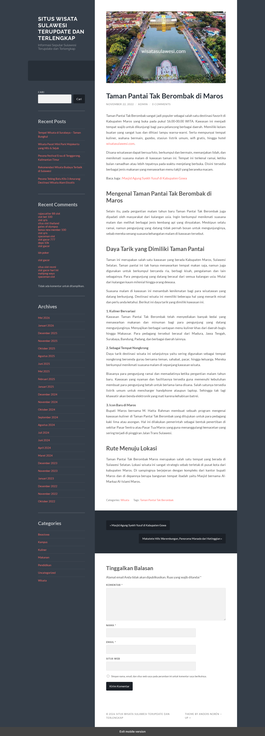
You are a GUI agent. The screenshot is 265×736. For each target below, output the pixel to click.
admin (143, 104)
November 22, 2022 (120, 104)
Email (111, 642)
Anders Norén (209, 714)
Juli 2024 (43, 432)
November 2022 (48, 493)
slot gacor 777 (46, 239)
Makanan (43, 557)
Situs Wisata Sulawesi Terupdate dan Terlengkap (61, 28)
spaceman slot (46, 236)
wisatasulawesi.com (120, 144)
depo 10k (43, 242)
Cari (41, 92)
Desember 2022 (47, 486)
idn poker (43, 252)
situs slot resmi (47, 266)
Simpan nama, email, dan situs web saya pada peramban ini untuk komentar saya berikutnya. (159, 676)
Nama (111, 625)
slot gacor (44, 246)
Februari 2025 (46, 379)
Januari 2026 (46, 325)
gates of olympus (48, 226)
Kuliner (42, 549)
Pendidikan (44, 565)
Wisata (42, 580)
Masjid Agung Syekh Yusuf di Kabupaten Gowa (154, 178)
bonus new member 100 (52, 229)
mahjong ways (46, 273)
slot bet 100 (45, 216)
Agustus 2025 (46, 356)
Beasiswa (43, 534)
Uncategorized (47, 572)
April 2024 (44, 447)
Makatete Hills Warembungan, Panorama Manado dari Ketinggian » (182, 538)
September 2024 (48, 417)
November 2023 (48, 470)
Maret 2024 (45, 455)
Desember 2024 (47, 394)
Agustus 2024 (46, 424)
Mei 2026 (44, 317)
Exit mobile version (133, 731)
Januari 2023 (46, 478)
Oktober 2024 (46, 409)
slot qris (43, 220)
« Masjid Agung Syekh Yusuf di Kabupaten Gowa (138, 525)
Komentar (114, 584)
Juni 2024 (44, 440)
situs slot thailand (48, 223)
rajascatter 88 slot (49, 213)
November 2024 (48, 402)
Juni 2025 (44, 363)
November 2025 (48, 340)
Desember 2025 (47, 333)
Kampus (43, 542)
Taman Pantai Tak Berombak (157, 500)
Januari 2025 (46, 386)
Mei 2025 (44, 371)
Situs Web (113, 658)
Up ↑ (188, 717)
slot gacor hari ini (48, 270)
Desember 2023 (47, 463)
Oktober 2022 (46, 501)
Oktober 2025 (46, 348)
